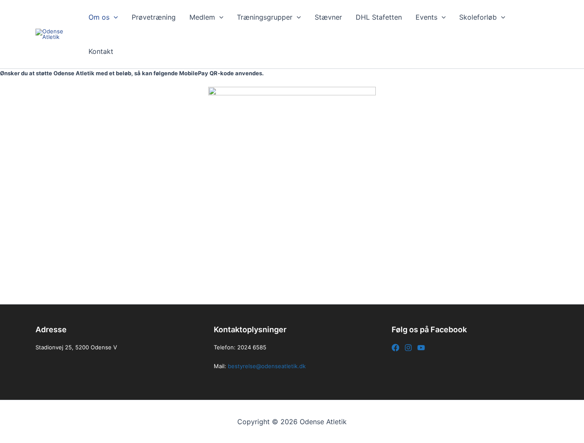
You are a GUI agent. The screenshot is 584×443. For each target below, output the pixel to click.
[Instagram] (408, 347)
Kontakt (100, 51)
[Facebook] (395, 347)
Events (426, 17)
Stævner (328, 17)
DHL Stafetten (379, 17)
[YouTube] (421, 347)
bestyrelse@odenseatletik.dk (267, 366)
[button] (113, 17)
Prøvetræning (154, 17)
